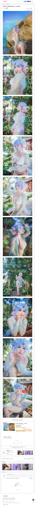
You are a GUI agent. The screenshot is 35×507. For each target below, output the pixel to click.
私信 (31, 8)
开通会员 (29, 1)
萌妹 (5, 4)
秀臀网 (7, 450)
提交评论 (31, 478)
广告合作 (10, 501)
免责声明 (7, 501)
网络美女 (9, 436)
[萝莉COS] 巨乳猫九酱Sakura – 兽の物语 (11, 6)
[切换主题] (33, 502)
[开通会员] (33, 500)
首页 (3, 4)
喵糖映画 (7, 4)
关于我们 (13, 501)
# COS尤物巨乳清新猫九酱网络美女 (8, 437)
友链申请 (4, 501)
